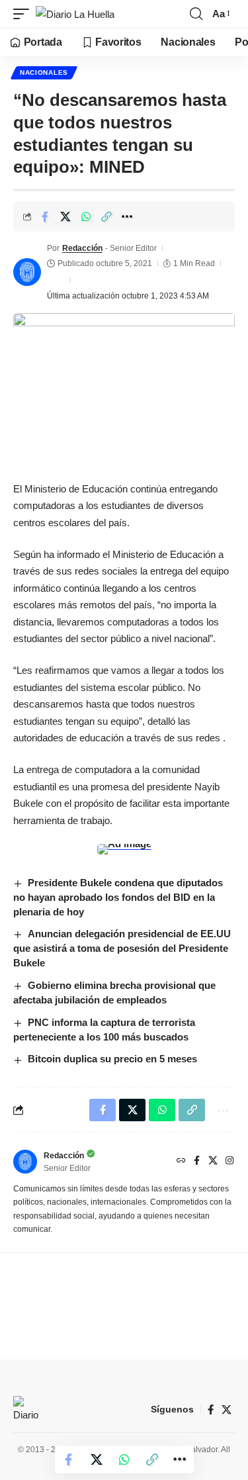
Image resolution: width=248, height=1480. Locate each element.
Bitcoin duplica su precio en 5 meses (112, 1058)
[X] (213, 1161)
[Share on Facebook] (45, 216)
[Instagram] (229, 1161)
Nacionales (44, 72)
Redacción (82, 248)
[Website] (181, 1161)
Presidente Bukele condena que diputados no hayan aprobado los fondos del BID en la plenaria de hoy (118, 897)
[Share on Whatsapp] (86, 216)
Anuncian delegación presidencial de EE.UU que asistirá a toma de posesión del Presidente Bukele (122, 948)
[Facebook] (196, 1161)
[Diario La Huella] (75, 14)
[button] (24, 14)
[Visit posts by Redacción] (27, 272)
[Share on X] (65, 216)
